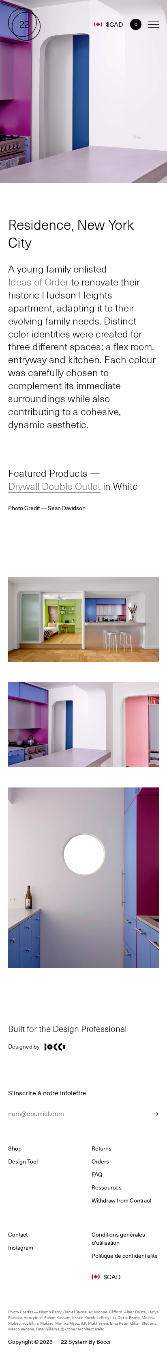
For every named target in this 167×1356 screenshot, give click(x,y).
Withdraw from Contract (121, 1200)
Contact (18, 1235)
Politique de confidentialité (125, 1256)
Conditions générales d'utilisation (118, 1239)
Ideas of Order (38, 281)
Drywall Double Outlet (54, 486)
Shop (14, 1148)
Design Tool (23, 1161)
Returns (101, 1148)
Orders (100, 1161)
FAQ (97, 1174)
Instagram (20, 1248)
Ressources (107, 1187)
